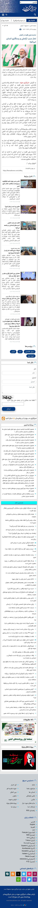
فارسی (33, 822)
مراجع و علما (31, 788)
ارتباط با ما (31, 807)
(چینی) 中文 (30, 861)
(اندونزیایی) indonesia (27, 859)
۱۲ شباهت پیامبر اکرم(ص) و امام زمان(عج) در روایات (19, 674)
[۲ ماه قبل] (19, 760)
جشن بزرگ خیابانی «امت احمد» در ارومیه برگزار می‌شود (18, 629)
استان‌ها (26, 26)
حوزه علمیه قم (12, 788)
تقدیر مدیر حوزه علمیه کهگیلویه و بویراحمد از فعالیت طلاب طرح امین (11, 183)
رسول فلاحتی (29, 351)
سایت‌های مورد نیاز (28, 803)
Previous (33, 760)
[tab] (19, 502)
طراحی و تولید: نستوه (16, 905)
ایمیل (34, 378)
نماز (20, 351)
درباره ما (14, 807)
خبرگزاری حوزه (24, 82)
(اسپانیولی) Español (28, 846)
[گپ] (24, 879)
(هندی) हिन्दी (30, 835)
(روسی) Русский (29, 843)
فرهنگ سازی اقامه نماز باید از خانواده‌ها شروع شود (12, 252)
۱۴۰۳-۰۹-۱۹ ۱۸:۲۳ (14, 291)
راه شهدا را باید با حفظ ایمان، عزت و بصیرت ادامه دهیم (19, 713)
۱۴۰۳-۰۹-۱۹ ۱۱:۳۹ (14, 314)
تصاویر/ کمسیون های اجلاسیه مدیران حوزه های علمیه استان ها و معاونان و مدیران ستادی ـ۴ (19, 455)
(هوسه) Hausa (30, 856)
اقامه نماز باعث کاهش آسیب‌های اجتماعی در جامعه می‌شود (12, 225)
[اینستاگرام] (35, 874)
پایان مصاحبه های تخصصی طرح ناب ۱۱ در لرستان (20, 604)
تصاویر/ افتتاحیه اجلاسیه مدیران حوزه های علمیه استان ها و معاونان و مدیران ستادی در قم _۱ (18, 430)
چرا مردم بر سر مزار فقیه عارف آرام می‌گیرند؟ (22, 526)
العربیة (33, 827)
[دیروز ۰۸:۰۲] (19, 732)
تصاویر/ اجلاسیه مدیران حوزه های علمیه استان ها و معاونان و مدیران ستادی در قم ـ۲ (20, 441)
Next (5, 760)
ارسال (9, 409)
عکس (33, 799)
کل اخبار (14, 785)
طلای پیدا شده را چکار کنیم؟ (12, 207)
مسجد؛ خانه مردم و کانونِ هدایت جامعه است (21, 608)
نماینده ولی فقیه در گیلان (27, 35)
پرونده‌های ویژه (27, 747)
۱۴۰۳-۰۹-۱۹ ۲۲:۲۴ (14, 269)
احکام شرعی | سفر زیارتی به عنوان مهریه (23, 579)
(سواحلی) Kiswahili (28, 851)
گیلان (22, 26)
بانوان (15, 796)
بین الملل (13, 792)
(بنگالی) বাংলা (31, 838)
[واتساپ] (18, 879)
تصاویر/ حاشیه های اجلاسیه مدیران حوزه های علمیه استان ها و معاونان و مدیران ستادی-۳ (18, 447)
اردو (34, 830)
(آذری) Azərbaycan (28, 848)
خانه (33, 785)
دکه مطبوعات (28, 719)
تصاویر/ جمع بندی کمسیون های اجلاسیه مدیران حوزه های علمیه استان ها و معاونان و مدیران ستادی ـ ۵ (18, 460)
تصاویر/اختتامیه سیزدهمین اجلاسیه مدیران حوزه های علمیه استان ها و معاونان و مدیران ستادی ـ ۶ (19, 436)
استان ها (32, 792)
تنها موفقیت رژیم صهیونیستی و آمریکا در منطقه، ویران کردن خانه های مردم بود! (11, 323)
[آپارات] (29, 874)
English (32, 824)
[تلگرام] (24, 874)
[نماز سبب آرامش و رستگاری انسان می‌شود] (19, 56)
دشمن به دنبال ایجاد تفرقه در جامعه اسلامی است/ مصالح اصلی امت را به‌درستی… (21, 708)
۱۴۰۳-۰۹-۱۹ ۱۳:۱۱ (14, 218)
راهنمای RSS (30, 810)
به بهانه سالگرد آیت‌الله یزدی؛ (13, 296)
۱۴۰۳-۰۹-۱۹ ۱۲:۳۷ (14, 243)
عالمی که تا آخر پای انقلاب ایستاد (11, 299)
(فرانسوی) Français (28, 832)
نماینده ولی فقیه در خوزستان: (12, 319)
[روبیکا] (35, 879)
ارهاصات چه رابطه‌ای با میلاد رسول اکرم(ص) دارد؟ (22, 533)
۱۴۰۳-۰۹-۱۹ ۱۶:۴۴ (14, 202)
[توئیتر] (18, 874)
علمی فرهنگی (30, 796)
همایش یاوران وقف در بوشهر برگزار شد (23, 652)
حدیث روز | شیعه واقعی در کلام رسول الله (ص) (21, 589)
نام (35, 369)
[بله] (7, 874)
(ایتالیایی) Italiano (28, 853)
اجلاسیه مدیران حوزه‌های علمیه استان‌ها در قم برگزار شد (18, 451)
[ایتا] (13, 874)
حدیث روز (31, 20)
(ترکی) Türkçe (30, 840)
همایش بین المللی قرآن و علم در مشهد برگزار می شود (11, 275)
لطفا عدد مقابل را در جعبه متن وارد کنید (21, 400)
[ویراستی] (29, 879)
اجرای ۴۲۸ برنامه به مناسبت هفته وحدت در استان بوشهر (18, 633)
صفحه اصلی (33, 26)
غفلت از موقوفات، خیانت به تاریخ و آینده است (21, 636)
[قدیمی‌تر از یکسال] (28, 184)
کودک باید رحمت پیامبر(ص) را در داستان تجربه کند (20, 530)
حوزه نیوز (31, 356)
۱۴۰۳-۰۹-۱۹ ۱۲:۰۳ (14, 342)
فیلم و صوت (13, 799)
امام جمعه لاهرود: (15, 248)
